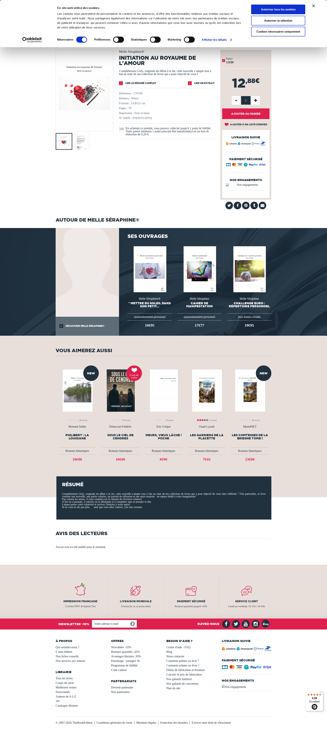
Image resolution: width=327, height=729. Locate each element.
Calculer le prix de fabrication (184, 674)
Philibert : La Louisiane (77, 436)
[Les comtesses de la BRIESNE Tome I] (249, 390)
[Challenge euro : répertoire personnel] (249, 268)
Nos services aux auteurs (70, 660)
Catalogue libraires (67, 705)
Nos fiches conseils (67, 656)
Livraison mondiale (136, 601)
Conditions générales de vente (114, 722)
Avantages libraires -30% (126, 656)
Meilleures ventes (66, 687)
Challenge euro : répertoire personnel (249, 305)
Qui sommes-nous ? (67, 647)
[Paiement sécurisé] (246, 165)
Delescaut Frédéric (120, 426)
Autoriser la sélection (278, 20)
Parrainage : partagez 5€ (125, 660)
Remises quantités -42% (125, 651)
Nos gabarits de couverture (182, 683)
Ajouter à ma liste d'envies (248, 124)
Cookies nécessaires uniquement (278, 31)
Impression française (80, 601)
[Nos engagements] (246, 184)
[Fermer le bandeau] (313, 6)
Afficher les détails (214, 39)
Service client (246, 601)
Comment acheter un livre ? (182, 665)
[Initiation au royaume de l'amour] (84, 128)
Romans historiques (77, 450)
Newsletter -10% (121, 647)
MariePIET (250, 426)
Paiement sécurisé (191, 601)
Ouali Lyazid (206, 426)
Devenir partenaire (122, 687)
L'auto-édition (64, 651)
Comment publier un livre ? (182, 660)
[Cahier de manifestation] (199, 268)
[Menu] (321, 693)
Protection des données (174, 722)
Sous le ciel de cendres (120, 436)
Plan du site (173, 688)
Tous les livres (64, 678)
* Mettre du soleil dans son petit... (149, 305)
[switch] (118, 40)
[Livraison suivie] (246, 144)
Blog (169, 651)
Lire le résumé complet (140, 83)
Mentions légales (146, 722)
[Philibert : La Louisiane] (77, 390)
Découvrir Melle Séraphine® (84, 326)
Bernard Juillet (77, 426)
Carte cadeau (119, 670)
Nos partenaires (120, 692)
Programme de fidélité (124, 665)
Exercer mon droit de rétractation (211, 722)
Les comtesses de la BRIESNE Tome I (250, 436)
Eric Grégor (163, 426)
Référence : (126, 93)
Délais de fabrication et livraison (185, 670)
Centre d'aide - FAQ (178, 647)
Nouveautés (63, 692)
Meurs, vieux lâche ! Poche (164, 436)
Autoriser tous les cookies (278, 9)
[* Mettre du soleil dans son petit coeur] (149, 268)
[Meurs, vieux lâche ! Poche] (163, 390)
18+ (58, 701)
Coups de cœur (65, 682)
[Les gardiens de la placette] (206, 390)
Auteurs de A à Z (66, 696)
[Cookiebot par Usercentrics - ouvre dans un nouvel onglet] (32, 40)
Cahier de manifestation (199, 305)
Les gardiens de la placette (206, 436)
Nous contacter (175, 656)
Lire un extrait (204, 83)
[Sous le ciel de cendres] (120, 390)
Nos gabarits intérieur (179, 679)
